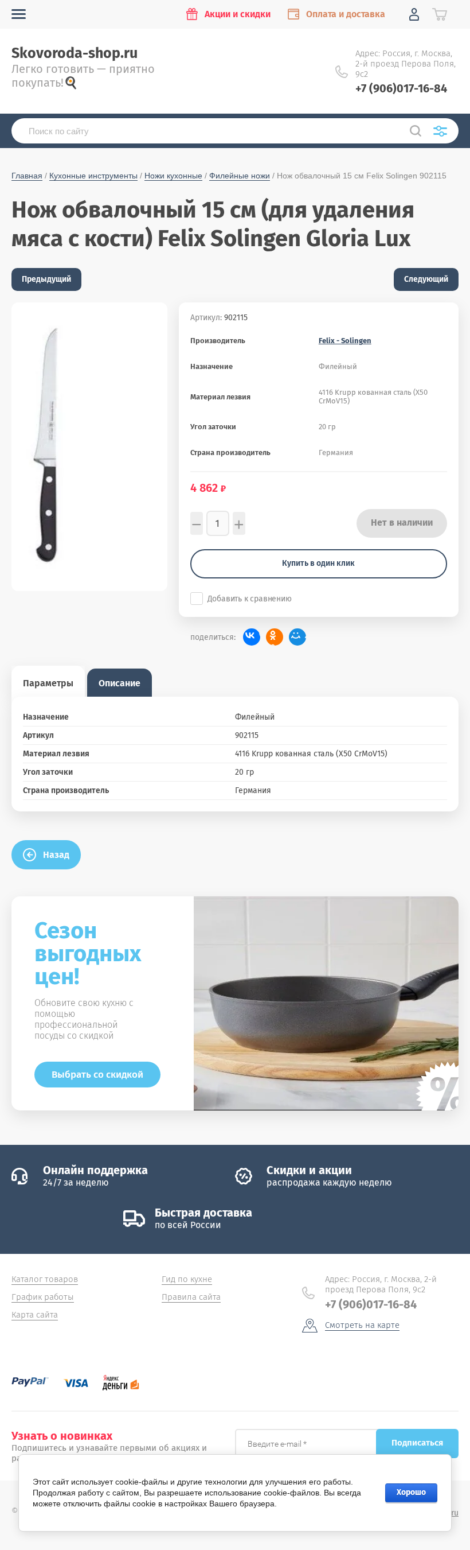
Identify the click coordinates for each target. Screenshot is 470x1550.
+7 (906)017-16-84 (401, 88)
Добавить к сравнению (249, 599)
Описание (119, 683)
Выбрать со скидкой (97, 1075)
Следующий (426, 279)
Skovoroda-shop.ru (74, 53)
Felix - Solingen (345, 340)
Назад (56, 854)
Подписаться (417, 1443)
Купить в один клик (318, 563)
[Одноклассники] (274, 637)
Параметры (48, 683)
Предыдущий (46, 279)
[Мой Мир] (297, 637)
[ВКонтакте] (251, 637)
